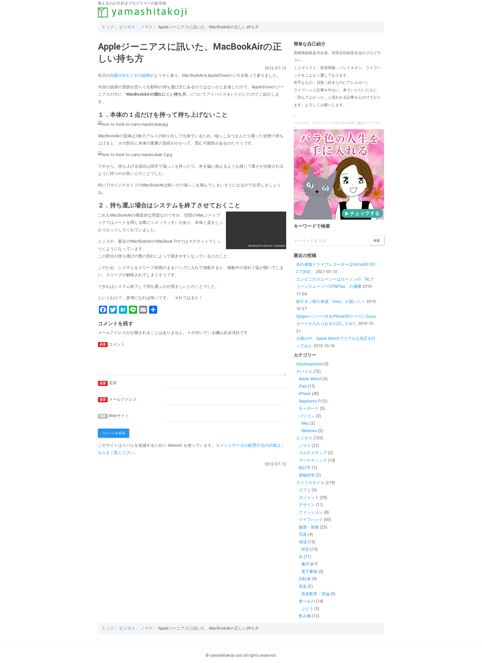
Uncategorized (309, 364)
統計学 (305, 467)
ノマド (147, 27)
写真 (303, 534)
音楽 (303, 586)
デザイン (307, 504)
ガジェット (309, 497)
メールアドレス (118, 399)
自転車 (305, 578)
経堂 (305, 549)
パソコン (307, 416)
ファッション (311, 512)
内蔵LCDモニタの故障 (130, 75)
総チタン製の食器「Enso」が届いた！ (331, 301)
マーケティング (313, 460)
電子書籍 (309, 571)
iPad (303, 386)
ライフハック (311, 519)
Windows (309, 430)
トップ (108, 27)
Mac (305, 423)
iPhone (305, 393)
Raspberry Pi (310, 401)
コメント (112, 344)
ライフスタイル (310, 482)
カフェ (305, 490)
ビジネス (127, 27)
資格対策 (307, 475)
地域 (303, 542)
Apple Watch (310, 378)
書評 (305, 564)
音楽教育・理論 (315, 593)
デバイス (304, 371)
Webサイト (114, 415)
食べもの (307, 601)
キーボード (309, 408)
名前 (108, 382)
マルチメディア (313, 452)
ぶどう (307, 608)
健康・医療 (309, 527)
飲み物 (305, 616)
